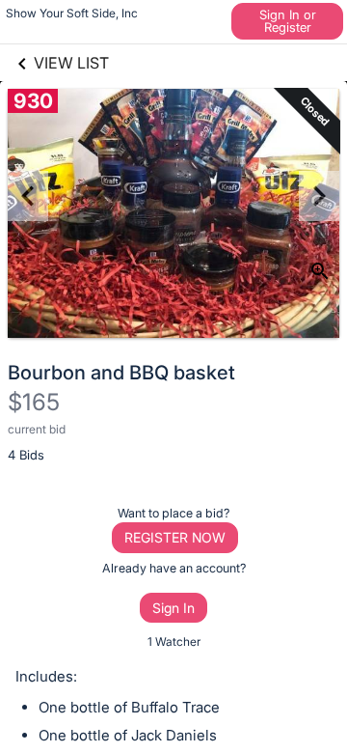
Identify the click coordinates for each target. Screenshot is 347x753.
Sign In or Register (287, 21)
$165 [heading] (34, 402)
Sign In (173, 608)
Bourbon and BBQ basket (121, 372)
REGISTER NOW (175, 537)
